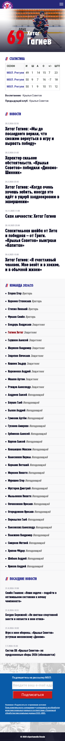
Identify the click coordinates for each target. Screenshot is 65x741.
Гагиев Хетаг (22, 332)
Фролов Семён (21, 316)
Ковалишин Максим (28, 449)
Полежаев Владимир (28, 535)
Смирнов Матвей (26, 542)
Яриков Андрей (25, 566)
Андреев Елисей (26, 394)
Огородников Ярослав (29, 511)
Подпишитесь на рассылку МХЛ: (31, 677)
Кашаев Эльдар (23, 363)
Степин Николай (23, 309)
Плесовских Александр (30, 527)
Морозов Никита (26, 472)
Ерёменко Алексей (27, 433)
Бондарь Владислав (26, 324)
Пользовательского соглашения (19, 708)
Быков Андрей (25, 410)
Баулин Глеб (23, 402)
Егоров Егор (20, 293)
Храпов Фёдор (25, 550)
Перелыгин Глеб (26, 519)
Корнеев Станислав (25, 301)
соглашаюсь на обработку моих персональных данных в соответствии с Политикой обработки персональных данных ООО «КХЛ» (32, 710)
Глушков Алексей (24, 340)
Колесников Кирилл (28, 457)
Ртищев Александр (26, 387)
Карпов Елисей (25, 441)
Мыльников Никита (28, 496)
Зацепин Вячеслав (25, 355)
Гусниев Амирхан (26, 426)
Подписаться (32, 695)
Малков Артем (23, 379)
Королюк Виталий (27, 465)
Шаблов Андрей (26, 558)
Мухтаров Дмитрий (27, 488)
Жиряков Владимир (26, 348)
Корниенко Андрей (26, 371)
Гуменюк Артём (25, 418)
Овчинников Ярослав (29, 503)
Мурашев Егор (24, 480)
